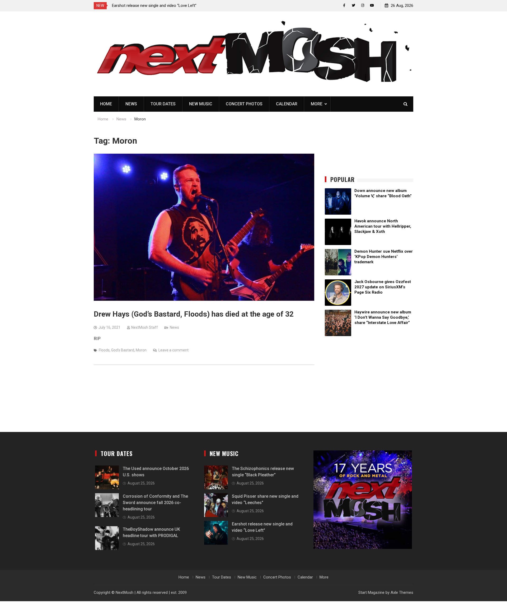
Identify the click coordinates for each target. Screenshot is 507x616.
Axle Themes (402, 592)
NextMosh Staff (144, 327)
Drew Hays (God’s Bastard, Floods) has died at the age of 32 (194, 314)
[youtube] (372, 5)
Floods (104, 350)
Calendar (286, 103)
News (131, 103)
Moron (141, 350)
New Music (200, 103)
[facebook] (344, 5)
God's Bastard (122, 350)
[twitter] (353, 5)
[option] (159, 5)
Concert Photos (244, 103)
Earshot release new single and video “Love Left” (154, 5)
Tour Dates (163, 103)
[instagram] (362, 5)
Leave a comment (173, 350)
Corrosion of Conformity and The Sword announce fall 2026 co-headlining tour (155, 502)
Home (106, 103)
